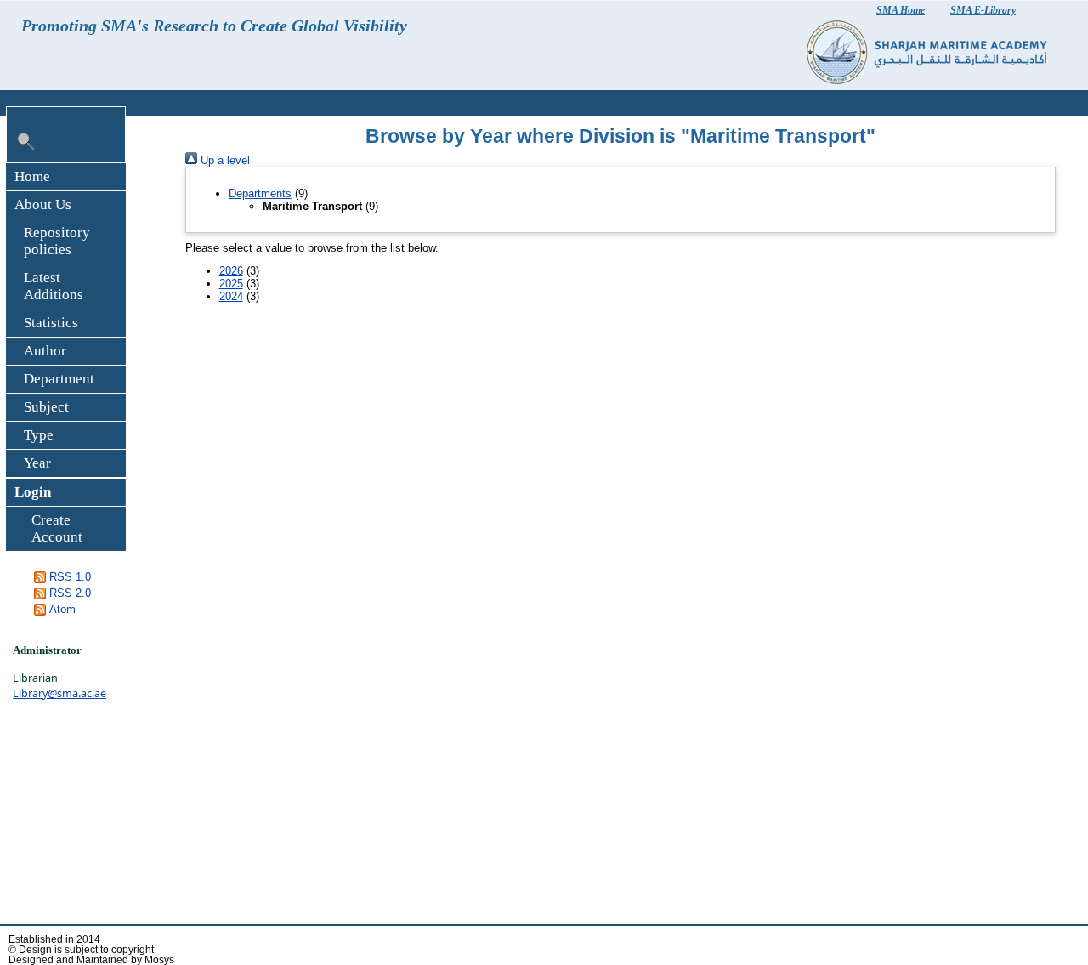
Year (37, 463)
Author (45, 351)
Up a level (223, 160)
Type (39, 435)
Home (32, 176)
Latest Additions (53, 286)
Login (32, 492)
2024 (231, 296)
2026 (231, 270)
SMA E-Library (983, 10)
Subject (46, 407)
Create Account (56, 528)
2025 (231, 283)
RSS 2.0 (70, 593)
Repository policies (57, 241)
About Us (42, 204)
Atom (62, 609)
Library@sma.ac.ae (59, 693)
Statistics (51, 323)
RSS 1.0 (70, 576)
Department (59, 379)
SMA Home (900, 10)
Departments (260, 193)
